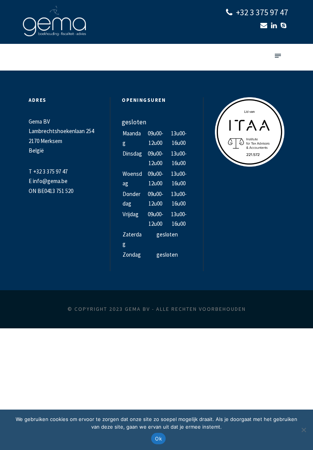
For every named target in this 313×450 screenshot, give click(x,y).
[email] (264, 25)
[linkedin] (275, 25)
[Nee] (303, 430)
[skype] (284, 25)
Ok (158, 439)
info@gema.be (50, 181)
